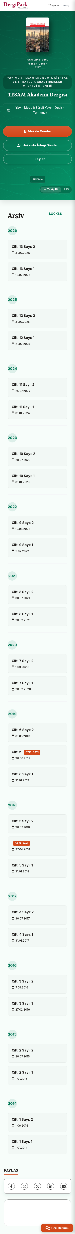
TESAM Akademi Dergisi (38, 95)
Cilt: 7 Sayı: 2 (22, 661)
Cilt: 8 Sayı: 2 (22, 592)
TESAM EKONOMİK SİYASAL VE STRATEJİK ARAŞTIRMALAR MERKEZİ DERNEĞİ (40, 82)
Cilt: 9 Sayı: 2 (23, 523)
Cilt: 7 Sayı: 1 (22, 683)
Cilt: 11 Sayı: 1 (23, 407)
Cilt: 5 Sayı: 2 (22, 821)
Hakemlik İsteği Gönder (40, 145)
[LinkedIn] (50, 1186)
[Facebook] (11, 1186)
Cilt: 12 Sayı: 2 (23, 316)
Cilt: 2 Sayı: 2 (22, 1050)
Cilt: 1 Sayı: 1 (22, 1141)
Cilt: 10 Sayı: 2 (23, 454)
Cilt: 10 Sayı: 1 (23, 476)
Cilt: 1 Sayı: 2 (22, 1119)
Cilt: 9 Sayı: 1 (22, 545)
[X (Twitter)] (37, 1186)
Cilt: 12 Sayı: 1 (23, 338)
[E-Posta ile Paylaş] (63, 1186)
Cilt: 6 (25, 752)
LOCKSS (55, 214)
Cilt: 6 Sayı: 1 (22, 774)
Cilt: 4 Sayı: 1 (22, 934)
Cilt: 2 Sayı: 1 (22, 1072)
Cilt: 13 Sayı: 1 (23, 269)
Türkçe (52, 5)
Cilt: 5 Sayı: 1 (22, 865)
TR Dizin (37, 179)
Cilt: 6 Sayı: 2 (23, 730)
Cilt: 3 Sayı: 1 (22, 1003)
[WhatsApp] (24, 1186)
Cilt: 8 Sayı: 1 (22, 614)
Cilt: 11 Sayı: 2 (23, 385)
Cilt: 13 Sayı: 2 (23, 247)
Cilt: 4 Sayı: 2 (23, 912)
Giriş (66, 5)
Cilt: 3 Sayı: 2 (22, 981)
